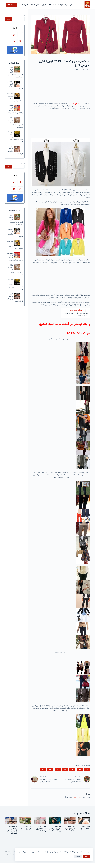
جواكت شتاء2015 (83, 316)
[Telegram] (58, 769)
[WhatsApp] (50, 769)
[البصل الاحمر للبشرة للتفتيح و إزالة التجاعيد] (40, 820)
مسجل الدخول (77, 797)
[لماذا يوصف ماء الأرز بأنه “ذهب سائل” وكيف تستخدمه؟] (17, 120)
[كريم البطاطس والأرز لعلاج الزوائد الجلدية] (17, 149)
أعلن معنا (10, 5)
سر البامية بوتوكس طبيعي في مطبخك (25, 827)
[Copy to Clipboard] (43, 769)
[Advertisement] (60, 87)
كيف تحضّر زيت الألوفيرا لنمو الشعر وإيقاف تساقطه (55, 828)
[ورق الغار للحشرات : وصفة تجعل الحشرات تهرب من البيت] (17, 134)
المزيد (26, 4)
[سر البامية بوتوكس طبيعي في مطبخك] (25, 820)
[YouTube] (13, 41)
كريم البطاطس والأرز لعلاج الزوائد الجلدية (70, 828)
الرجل (44, 4)
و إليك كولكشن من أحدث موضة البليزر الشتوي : (76, 313)
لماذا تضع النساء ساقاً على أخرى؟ (85, 827)
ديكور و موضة (58, 4)
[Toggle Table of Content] (86, 310)
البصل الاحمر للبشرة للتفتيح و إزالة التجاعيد (41, 828)
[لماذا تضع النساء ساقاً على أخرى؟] (17, 84)
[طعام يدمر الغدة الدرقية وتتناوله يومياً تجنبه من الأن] (17, 108)
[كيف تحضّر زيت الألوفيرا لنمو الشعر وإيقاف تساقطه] (55, 820)
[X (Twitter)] (80, 769)
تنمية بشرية (69, 4)
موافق (86, 856)
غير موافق (78, 856)
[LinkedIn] (65, 769)
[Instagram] (20, 41)
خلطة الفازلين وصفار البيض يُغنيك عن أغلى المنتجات (12, 829)
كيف (49, 4)
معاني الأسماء (34, 4)
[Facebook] (87, 769)
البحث (23, 16)
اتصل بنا (8, 854)
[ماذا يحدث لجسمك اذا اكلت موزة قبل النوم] (17, 96)
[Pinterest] (72, 769)
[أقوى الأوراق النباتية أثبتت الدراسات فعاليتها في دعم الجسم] (17, 69)
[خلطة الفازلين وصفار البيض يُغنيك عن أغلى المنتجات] (11, 820)
